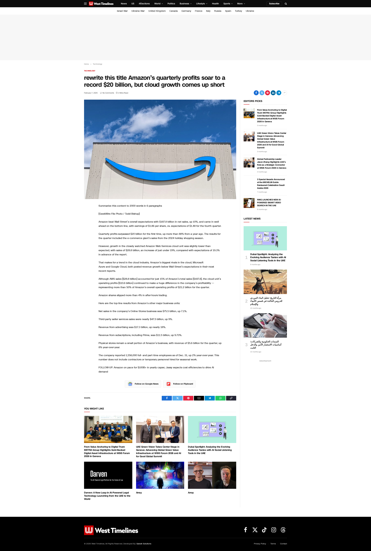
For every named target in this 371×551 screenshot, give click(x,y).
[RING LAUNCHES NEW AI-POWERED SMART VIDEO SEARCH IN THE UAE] (249, 203)
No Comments (108, 93)
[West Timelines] (101, 3)
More (240, 3)
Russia (217, 11)
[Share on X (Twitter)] (261, 92)
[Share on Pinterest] (267, 92)
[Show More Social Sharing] (284, 92)
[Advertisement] (185, 37)
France (198, 11)
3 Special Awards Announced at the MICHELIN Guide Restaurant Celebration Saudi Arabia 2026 (271, 184)
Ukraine (250, 11)
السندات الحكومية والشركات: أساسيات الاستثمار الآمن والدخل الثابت (265, 344)
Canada (173, 11)
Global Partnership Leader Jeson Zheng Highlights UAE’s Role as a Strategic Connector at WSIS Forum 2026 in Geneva (271, 163)
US (132, 3)
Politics (171, 3)
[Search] (285, 3)
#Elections (144, 3)
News (124, 3)
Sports (226, 3)
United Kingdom (157, 11)
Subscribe (274, 3)
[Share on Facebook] (256, 92)
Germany (186, 11)
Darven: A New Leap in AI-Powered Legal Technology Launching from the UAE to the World (107, 496)
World (157, 3)
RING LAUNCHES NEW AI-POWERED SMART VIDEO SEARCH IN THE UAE (269, 202)
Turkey (238, 11)
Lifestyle (200, 3)
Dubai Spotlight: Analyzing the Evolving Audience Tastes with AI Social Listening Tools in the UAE (210, 450)
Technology (89, 71)
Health (215, 3)
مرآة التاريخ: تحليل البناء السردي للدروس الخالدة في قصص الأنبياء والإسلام (266, 301)
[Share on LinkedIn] (273, 92)
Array (139, 492)
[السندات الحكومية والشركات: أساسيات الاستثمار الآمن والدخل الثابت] (265, 325)
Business (184, 3)
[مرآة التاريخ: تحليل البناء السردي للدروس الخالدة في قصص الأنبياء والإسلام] (265, 282)
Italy (208, 11)
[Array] (160, 475)
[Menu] (85, 3)
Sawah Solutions (144, 543)
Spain (228, 11)
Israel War (122, 11)
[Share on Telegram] (278, 92)
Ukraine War (138, 11)
